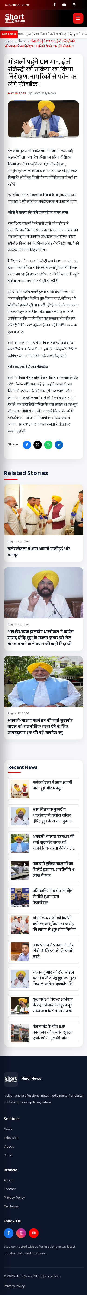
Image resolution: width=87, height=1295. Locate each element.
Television (11, 1138)
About (8, 1180)
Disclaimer (11, 1206)
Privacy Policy (14, 1197)
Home (9, 41)
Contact (10, 1189)
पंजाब (22, 41)
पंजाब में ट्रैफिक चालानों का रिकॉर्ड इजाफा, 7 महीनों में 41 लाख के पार (54, 870)
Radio (8, 1155)
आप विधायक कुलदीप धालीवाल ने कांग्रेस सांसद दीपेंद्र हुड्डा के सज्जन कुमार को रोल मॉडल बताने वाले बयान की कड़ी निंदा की (41, 638)
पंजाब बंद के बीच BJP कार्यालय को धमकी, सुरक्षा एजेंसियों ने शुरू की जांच (52, 1032)
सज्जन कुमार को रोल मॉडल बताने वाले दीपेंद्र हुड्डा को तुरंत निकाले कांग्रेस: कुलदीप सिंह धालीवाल (54, 978)
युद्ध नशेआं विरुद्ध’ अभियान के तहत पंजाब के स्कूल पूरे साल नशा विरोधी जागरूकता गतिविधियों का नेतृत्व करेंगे (54, 1005)
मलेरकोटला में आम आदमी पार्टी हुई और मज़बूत (39, 552)
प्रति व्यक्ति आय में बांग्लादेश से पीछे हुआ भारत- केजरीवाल (53, 897)
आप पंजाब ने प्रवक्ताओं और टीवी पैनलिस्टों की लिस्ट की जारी (53, 951)
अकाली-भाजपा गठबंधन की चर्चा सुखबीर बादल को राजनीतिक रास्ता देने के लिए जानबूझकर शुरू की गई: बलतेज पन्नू (40, 726)
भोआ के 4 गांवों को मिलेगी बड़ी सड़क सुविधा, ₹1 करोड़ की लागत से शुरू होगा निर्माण (54, 924)
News (8, 1129)
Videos (9, 1146)
